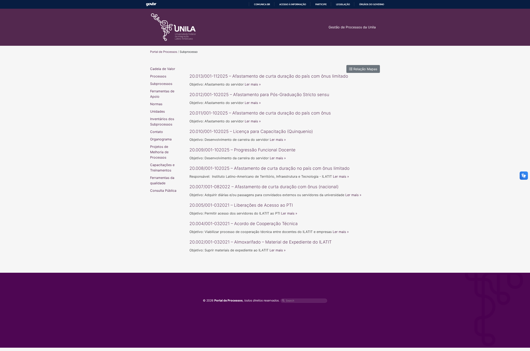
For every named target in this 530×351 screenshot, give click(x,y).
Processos (158, 76)
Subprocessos (161, 84)
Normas (156, 104)
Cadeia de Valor (162, 69)
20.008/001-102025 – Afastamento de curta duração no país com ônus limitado (269, 168)
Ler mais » (253, 84)
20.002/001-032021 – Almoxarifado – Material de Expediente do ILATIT (260, 242)
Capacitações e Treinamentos (162, 167)
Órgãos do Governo (371, 4)
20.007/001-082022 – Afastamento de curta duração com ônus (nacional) (263, 186)
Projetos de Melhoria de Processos (159, 152)
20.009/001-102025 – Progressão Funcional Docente (242, 149)
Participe (321, 4)
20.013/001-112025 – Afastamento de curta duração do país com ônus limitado (268, 76)
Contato (156, 132)
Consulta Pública (163, 190)
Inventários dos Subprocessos (162, 121)
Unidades (157, 111)
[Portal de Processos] (173, 27)
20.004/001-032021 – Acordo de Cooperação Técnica (243, 223)
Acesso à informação (292, 4)
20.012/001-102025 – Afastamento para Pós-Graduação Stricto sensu (259, 94)
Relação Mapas (364, 69)
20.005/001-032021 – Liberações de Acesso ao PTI (241, 205)
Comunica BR (262, 4)
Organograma (161, 139)
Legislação (343, 4)
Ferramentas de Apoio (162, 94)
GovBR (151, 4)
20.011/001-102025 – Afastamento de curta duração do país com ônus (260, 113)
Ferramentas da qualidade (162, 180)
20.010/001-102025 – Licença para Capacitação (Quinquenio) (251, 131)
